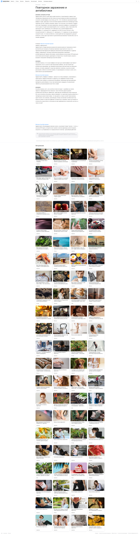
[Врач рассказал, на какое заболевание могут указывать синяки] (79, 192)
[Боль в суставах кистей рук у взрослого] (61, 366)
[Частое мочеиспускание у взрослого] (79, 505)
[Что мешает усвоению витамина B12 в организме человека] (44, 331)
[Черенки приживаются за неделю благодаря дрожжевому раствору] (79, 436)
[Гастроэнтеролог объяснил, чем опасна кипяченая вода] (61, 331)
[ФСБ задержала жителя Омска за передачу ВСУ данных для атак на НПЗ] (61, 314)
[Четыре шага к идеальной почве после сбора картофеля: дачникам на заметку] (44, 296)
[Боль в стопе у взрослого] (61, 418)
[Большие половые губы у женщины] (44, 157)
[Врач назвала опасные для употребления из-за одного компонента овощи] (44, 244)
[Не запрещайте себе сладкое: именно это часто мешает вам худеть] (79, 471)
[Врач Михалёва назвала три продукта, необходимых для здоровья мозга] (44, 261)
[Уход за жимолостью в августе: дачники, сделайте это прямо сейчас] (44, 471)
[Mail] (1, 1)
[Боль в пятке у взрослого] (44, 505)
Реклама (9, 533)
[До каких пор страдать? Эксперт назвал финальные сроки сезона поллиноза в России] (61, 505)
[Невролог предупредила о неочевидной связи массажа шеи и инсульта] (96, 314)
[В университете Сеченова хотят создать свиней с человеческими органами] (44, 366)
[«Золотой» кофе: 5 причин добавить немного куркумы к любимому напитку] (96, 523)
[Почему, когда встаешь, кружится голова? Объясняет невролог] (44, 226)
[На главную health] (5, 1)
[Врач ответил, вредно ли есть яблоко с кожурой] (61, 209)
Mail (1, 533)
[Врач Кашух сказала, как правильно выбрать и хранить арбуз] (96, 453)
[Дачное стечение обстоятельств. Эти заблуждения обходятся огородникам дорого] (61, 401)
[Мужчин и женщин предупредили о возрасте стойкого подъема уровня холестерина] (96, 401)
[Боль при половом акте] (61, 453)
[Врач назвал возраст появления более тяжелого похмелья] (96, 261)
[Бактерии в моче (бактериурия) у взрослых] (44, 488)
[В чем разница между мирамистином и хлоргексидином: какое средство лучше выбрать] (96, 331)
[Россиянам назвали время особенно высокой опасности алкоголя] (61, 261)
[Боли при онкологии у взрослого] (96, 436)
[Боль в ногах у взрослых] (79, 331)
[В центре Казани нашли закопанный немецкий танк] (96, 279)
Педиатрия (44, 4)
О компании (5, 533)
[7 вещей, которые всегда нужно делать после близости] (96, 192)
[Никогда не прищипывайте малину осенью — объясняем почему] (79, 348)
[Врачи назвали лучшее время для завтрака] (79, 261)
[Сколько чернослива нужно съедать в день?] (61, 192)
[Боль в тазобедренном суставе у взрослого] (79, 209)
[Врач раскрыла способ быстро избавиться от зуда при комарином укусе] (44, 418)
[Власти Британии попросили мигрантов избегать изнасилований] (96, 244)
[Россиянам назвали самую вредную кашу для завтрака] (96, 226)
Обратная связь (114, 533)
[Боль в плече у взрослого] (96, 488)
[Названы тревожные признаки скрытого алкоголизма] (44, 383)
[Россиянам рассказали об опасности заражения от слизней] (44, 314)
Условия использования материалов (105, 533)
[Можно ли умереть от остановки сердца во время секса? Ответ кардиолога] (61, 174)
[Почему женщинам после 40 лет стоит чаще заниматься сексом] (61, 471)
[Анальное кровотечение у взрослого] (79, 523)
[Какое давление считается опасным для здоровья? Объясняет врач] (44, 192)
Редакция (96, 533)
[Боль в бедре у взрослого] (79, 488)
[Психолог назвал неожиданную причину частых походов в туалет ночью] (96, 366)
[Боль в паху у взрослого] (44, 523)
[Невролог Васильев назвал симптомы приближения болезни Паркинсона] (61, 488)
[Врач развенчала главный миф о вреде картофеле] (44, 453)
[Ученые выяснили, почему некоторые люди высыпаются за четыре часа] (96, 348)
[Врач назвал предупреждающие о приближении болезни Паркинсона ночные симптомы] (96, 471)
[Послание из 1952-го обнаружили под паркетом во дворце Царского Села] (44, 209)
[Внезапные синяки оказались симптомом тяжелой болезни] (79, 174)
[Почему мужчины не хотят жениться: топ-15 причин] (61, 523)
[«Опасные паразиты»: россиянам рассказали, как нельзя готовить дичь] (96, 209)
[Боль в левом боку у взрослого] (61, 436)
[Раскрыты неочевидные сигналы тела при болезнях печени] (96, 157)
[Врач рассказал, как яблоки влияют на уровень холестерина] (61, 157)
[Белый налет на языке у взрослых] (44, 401)
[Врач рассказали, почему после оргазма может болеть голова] (61, 226)
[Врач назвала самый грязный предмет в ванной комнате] (96, 296)
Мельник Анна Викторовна (46, 43)
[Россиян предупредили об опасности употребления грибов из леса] (61, 279)
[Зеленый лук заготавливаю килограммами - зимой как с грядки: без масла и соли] (79, 401)
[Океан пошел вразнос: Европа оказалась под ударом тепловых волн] (61, 244)
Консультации (38, 4)
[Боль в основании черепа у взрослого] (61, 348)
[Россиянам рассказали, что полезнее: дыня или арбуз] (44, 436)
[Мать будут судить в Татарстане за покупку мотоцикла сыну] (44, 174)
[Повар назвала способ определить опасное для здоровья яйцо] (96, 174)
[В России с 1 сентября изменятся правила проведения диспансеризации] (44, 348)
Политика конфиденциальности (133, 533)
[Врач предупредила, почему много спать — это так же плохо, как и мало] (44, 279)
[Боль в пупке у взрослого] (79, 453)
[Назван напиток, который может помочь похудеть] (61, 296)
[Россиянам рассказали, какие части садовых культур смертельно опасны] (79, 418)
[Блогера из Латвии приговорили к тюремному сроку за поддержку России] (96, 418)
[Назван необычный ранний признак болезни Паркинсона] (79, 226)
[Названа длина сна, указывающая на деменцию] (79, 157)
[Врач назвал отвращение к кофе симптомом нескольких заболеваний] (79, 279)
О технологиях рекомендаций (122, 533)
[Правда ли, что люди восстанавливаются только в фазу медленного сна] (96, 505)
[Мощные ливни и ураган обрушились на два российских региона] (96, 383)
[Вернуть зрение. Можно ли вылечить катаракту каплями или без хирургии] (61, 383)
